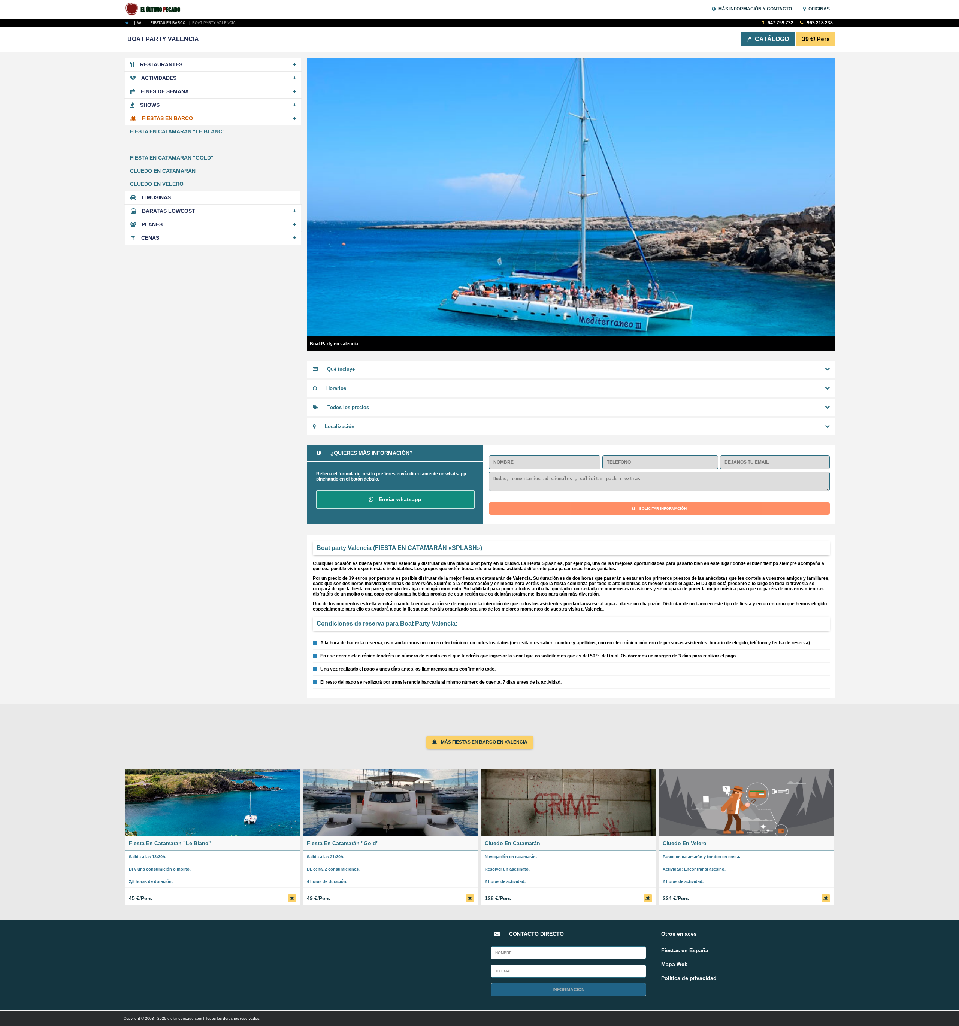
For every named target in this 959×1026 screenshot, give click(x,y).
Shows (150, 105)
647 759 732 (779, 22)
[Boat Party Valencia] (128, 23)
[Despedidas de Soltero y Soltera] (157, 9)
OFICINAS (819, 9)
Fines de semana (165, 91)
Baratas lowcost (168, 211)
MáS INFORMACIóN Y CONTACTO (755, 9)
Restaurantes (161, 64)
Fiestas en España (684, 950)
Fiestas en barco (167, 118)
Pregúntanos (917, 995)
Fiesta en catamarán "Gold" (172, 158)
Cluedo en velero (157, 184)
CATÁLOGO (772, 39)
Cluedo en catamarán (163, 171)
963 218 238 (819, 22)
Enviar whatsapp (399, 499)
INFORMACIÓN (569, 989)
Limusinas (156, 197)
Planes (152, 224)
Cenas (150, 238)
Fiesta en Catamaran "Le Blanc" (177, 131)
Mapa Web (674, 964)
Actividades (158, 78)
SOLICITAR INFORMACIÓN (663, 508)
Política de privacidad (689, 978)
